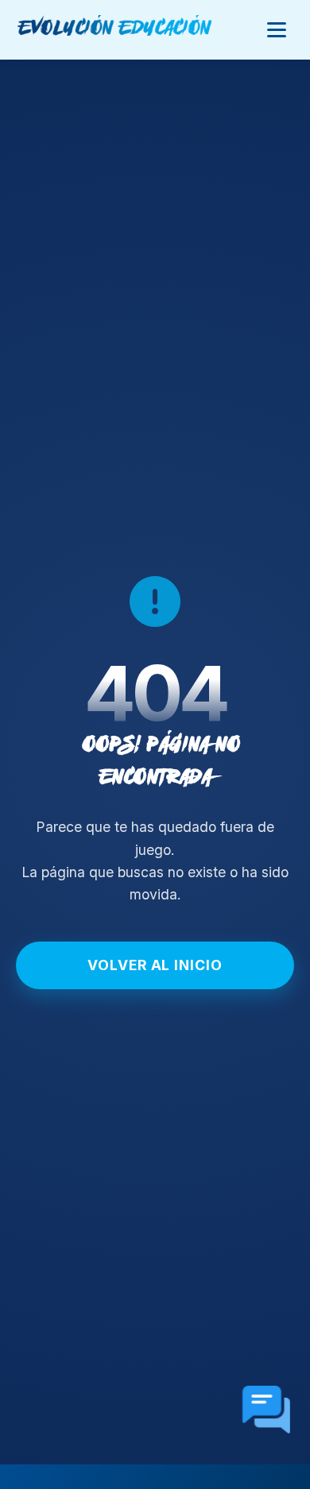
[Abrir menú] (276, 29)
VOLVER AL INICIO (154, 965)
